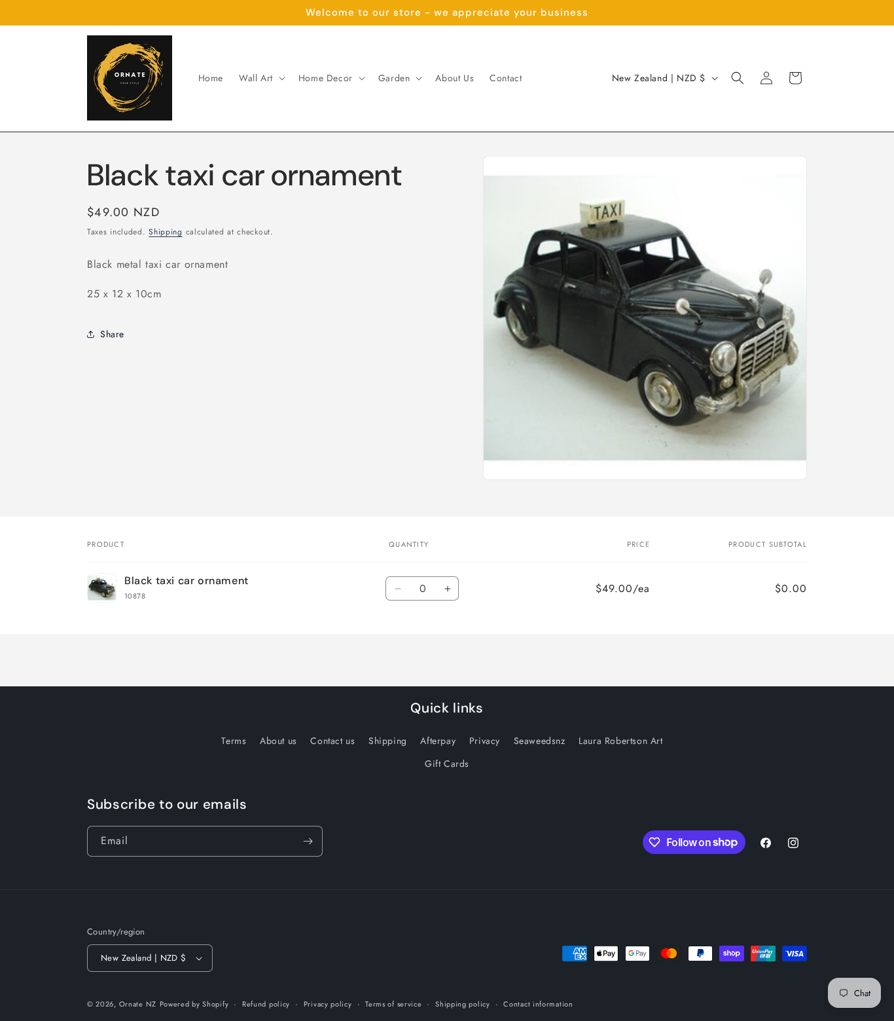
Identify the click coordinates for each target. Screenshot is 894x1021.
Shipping (166, 232)
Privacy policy (328, 1004)
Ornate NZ (137, 1004)
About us (278, 740)
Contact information (538, 1004)
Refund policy (266, 1004)
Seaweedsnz (539, 740)
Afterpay (438, 740)
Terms (233, 740)
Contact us (332, 740)
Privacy (484, 740)
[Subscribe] (307, 841)
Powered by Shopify (194, 1004)
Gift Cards (447, 763)
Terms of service (393, 1004)
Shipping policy (462, 1004)
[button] (261, 78)
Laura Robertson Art (620, 740)
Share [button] (112, 333)
